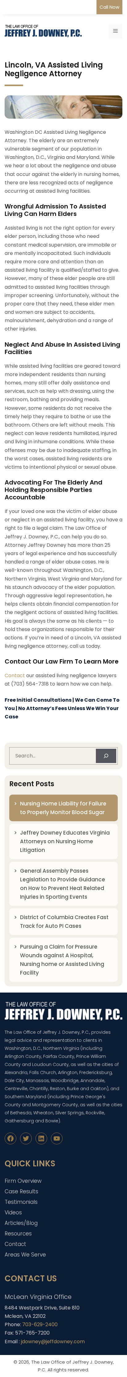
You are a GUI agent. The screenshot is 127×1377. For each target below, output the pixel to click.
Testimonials (21, 1202)
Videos (13, 1212)
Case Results (21, 1191)
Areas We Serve (25, 1254)
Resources (18, 1233)
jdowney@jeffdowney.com (53, 1341)
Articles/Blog (21, 1223)
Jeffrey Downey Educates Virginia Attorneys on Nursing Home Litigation (65, 841)
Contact (15, 675)
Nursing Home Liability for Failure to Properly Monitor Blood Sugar (63, 808)
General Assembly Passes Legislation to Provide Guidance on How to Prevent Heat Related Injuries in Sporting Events (62, 884)
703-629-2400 (40, 1324)
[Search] (106, 756)
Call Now (109, 7)
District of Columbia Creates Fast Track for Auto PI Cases (64, 922)
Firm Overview (23, 1181)
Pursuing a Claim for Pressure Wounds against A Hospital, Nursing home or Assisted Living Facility (62, 959)
